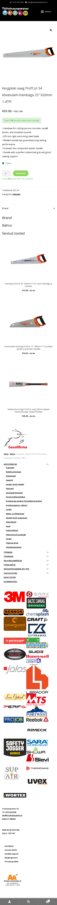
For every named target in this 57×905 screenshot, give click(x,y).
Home (6, 454)
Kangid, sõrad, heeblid (15, 484)
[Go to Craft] (37, 620)
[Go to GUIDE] (37, 651)
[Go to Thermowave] (37, 768)
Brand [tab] (5, 208)
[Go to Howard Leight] (37, 662)
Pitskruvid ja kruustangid (16, 534)
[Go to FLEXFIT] (15, 654)
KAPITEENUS (9, 846)
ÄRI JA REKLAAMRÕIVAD (13, 560)
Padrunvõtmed (12, 530)
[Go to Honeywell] (37, 657)
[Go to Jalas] (15, 669)
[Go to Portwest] (37, 711)
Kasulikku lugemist (11, 854)
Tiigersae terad (12, 543)
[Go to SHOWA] (37, 750)
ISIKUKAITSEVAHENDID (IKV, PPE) (16, 569)
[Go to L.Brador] (37, 679)
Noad (8, 526)
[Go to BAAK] (37, 594)
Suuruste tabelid (11, 850)
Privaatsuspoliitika (11, 861)
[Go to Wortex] (15, 795)
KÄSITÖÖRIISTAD (10, 464)
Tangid (8, 539)
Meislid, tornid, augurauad (16, 518)
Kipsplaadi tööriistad (14, 493)
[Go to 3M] (15, 596)
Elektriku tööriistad (13, 472)
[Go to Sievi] (37, 760)
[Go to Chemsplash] (37, 613)
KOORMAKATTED (10, 581)
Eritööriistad (11, 476)
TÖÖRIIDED (8, 552)
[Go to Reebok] (37, 719)
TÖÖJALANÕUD (10, 565)
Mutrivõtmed (11, 522)
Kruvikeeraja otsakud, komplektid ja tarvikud (24, 501)
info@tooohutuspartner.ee (37, 2)
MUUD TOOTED (10, 577)
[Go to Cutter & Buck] (37, 630)
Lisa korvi (20, 173)
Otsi (28, 901)
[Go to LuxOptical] (15, 696)
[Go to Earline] (37, 640)
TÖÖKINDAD (8, 556)
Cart (43, 900)
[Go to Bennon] (15, 612)
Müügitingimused (11, 858)
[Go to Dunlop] (15, 641)
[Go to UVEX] (37, 781)
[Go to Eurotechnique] (37, 645)
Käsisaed (16, 194)
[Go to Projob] (15, 720)
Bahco (12, 454)
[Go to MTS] (37, 699)
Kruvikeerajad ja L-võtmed (16, 505)
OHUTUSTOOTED (10, 573)
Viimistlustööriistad (13, 547)
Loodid (8, 509)
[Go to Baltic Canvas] (37, 603)
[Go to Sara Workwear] (37, 743)
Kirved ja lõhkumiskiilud (15, 497)
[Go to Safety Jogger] (15, 748)
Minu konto (9, 901)
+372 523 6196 (18, 2)
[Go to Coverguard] (15, 624)
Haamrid (9, 480)
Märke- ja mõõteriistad (15, 514)
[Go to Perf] (15, 706)
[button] (51, 30)
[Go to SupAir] (15, 773)
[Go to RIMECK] (37, 730)
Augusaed (10, 467)
